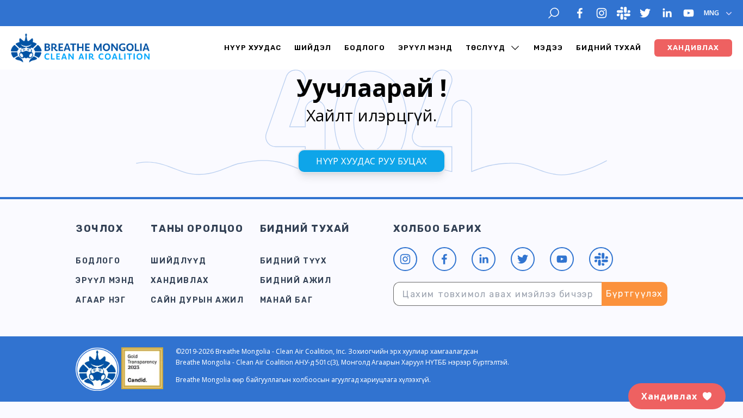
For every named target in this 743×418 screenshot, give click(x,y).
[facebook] (580, 13)
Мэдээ (548, 48)
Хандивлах (179, 280)
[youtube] (688, 13)
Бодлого (364, 48)
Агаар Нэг (101, 300)
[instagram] (601, 13)
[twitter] (645, 13)
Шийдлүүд (178, 261)
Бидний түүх (293, 261)
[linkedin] (667, 13)
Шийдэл (312, 48)
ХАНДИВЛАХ (693, 48)
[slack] (623, 13)
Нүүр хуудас (252, 48)
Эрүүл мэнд (425, 48)
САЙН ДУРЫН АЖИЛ (197, 300)
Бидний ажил (296, 280)
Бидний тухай (608, 48)
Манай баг (286, 300)
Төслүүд (485, 48)
